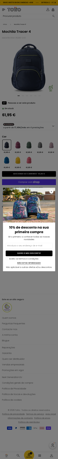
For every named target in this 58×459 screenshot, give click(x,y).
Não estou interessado (29, 263)
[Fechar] (51, 192)
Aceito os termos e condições (23, 259)
